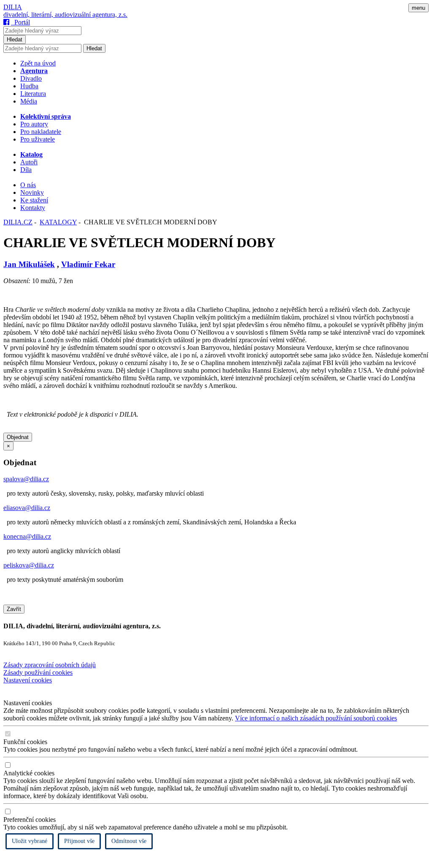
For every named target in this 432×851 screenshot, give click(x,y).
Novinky (32, 192)
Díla (26, 169)
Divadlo (31, 78)
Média (28, 101)
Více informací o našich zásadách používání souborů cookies (316, 718)
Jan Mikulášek (29, 264)
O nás (28, 184)
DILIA (12, 7)
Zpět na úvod (38, 63)
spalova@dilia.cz (26, 479)
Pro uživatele (37, 139)
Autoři (29, 162)
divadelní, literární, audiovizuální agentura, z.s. (65, 14)
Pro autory (34, 124)
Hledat (14, 39)
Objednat (18, 437)
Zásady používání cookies (38, 672)
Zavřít (14, 609)
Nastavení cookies (27, 680)
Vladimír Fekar (88, 264)
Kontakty (32, 207)
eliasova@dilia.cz (26, 507)
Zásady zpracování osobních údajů (49, 664)
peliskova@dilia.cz (28, 565)
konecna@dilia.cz (27, 536)
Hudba (29, 86)
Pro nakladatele (40, 131)
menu (418, 8)
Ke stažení (34, 200)
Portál (20, 22)
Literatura (33, 93)
